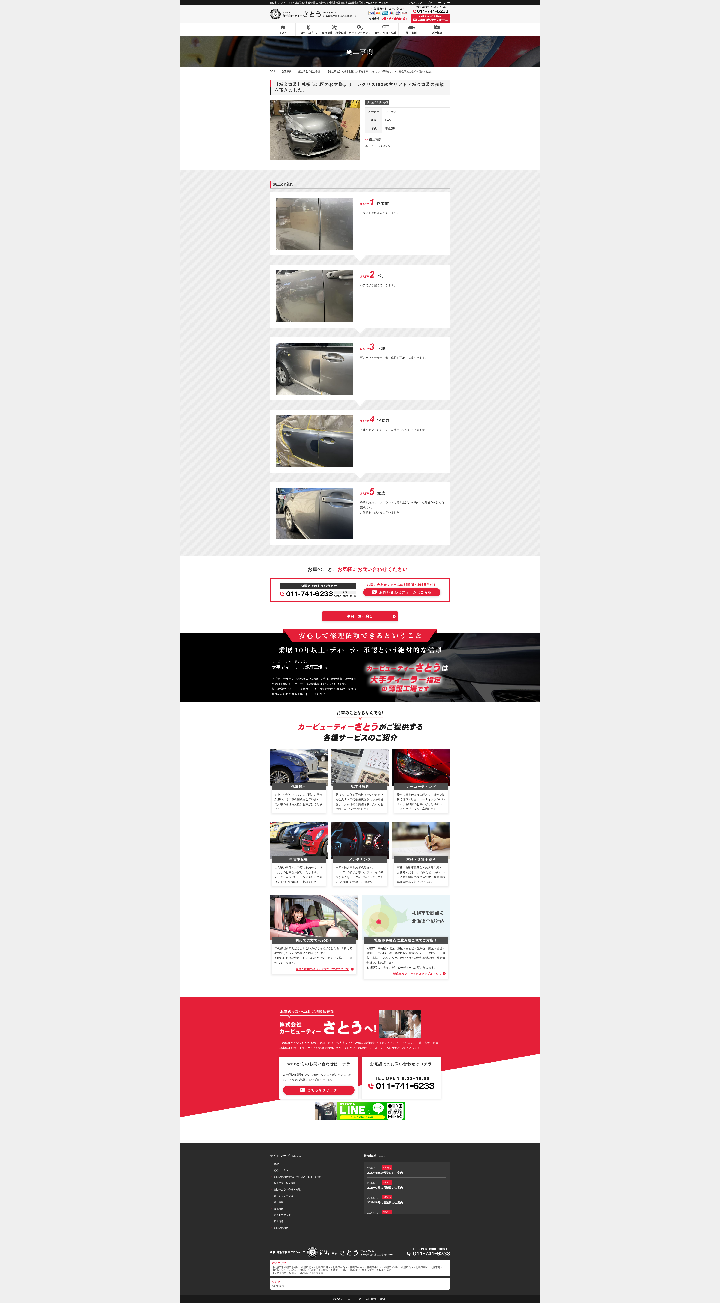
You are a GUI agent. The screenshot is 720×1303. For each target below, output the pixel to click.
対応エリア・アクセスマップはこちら (417, 973)
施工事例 (411, 32)
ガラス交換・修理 (386, 32)
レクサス (390, 111)
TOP (283, 32)
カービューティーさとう (353, 1299)
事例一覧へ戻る (360, 616)
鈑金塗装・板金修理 (334, 32)
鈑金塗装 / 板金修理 (377, 102)
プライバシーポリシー (439, 2)
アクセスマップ (414, 2)
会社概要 (436, 32)
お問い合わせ (281, 1227)
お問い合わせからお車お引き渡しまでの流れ (298, 1176)
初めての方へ (308, 32)
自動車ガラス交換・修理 (287, 1189)
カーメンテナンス (360, 32)
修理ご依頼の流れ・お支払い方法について (322, 969)
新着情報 (279, 1221)
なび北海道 (278, 1286)
